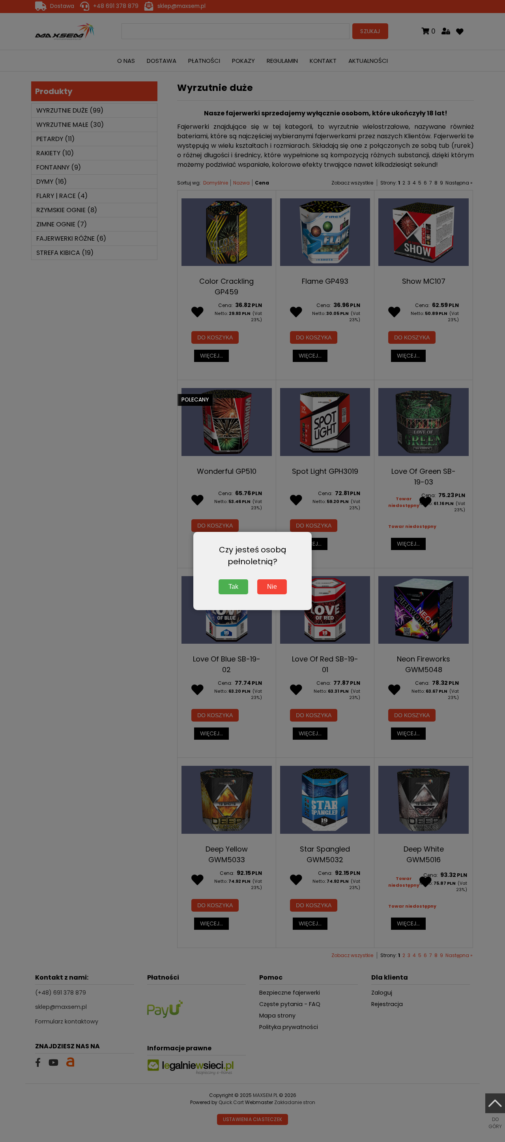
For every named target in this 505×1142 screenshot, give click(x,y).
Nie (272, 586)
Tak (233, 586)
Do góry (495, 1123)
